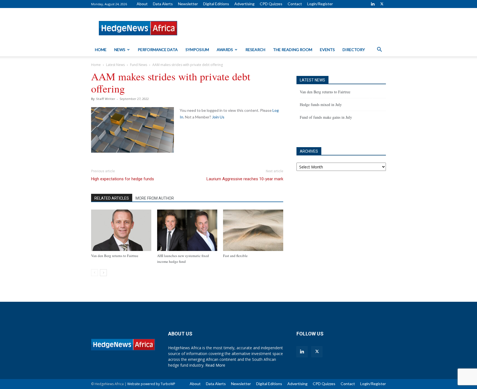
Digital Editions (216, 3)
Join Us (218, 117)
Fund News (138, 64)
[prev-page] (94, 272)
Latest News (115, 64)
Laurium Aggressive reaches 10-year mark (244, 178)
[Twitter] (382, 4)
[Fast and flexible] (253, 230)
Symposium (197, 49)
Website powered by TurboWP (151, 384)
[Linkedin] (373, 4)
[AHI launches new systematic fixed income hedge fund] (187, 230)
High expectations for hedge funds (122, 178)
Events (327, 49)
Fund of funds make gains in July (326, 117)
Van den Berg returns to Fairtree (114, 255)
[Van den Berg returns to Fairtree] (121, 230)
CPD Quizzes (271, 3)
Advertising (244, 3)
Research (255, 49)
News (119, 49)
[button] (379, 50)
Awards (225, 49)
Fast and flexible (235, 255)
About (142, 3)
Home (101, 49)
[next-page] (103, 272)
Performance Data (158, 49)
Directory (354, 49)
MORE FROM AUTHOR (155, 198)
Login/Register (320, 3)
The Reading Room (292, 49)
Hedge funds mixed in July (321, 104)
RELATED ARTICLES (111, 198)
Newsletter (188, 3)
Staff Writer (105, 99)
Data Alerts (163, 3)
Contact (295, 3)
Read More (215, 365)
